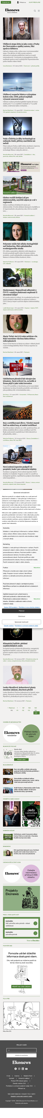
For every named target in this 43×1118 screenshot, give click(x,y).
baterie (32, 308)
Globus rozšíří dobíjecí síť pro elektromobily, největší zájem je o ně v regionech (20, 199)
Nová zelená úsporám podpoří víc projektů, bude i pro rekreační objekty (19, 468)
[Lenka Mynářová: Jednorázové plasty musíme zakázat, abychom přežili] (17, 675)
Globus (18, 217)
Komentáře (23, 394)
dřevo (11, 440)
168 (29, 708)
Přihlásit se (21, 1088)
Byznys (29, 438)
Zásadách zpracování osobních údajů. (21, 1096)
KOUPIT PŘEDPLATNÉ (34, 2)
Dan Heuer (6, 394)
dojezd (4, 309)
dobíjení (5, 217)
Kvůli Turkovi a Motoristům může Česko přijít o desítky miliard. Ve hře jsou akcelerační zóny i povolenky (27, 789)
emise (9, 661)
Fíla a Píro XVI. (7, 1031)
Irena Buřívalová (7, 66)
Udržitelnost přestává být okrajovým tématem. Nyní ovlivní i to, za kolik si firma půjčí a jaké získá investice (19, 381)
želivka (20, 156)
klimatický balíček (30, 661)
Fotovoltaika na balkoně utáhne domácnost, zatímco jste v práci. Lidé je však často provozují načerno (26, 780)
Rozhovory (27, 261)
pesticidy (5, 156)
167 (23, 708)
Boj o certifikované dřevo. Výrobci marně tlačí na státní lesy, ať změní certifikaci (21, 424)
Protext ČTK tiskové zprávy (19, 1081)
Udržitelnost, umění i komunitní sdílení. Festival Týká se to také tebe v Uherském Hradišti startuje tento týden (26, 836)
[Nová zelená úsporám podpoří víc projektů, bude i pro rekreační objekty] (17, 454)
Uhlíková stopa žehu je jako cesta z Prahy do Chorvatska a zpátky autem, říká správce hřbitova (21, 46)
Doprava (27, 308)
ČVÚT (36, 308)
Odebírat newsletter (21, 1055)
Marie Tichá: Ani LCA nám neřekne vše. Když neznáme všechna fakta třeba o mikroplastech (20, 338)
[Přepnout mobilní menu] (39, 11)
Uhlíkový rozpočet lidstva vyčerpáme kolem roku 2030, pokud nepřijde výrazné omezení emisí (19, 96)
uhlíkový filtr (12, 156)
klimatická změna (22, 112)
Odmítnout (21, 616)
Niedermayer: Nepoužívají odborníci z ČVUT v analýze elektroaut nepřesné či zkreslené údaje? (20, 292)
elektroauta (10, 309)
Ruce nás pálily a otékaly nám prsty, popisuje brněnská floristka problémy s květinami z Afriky (26, 771)
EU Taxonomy (31, 394)
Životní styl (27, 66)
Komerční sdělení (29, 215)
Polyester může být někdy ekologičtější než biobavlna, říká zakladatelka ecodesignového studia (20, 246)
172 (23, 710)
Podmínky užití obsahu (21, 1103)
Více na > (33, 940)
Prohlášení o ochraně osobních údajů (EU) (19, 1086)
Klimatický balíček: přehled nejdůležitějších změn (15, 644)
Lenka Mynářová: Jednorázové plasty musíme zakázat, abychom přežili (19, 688)
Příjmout (21, 611)
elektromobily (11, 217)
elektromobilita (18, 309)
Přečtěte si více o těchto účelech (29, 607)
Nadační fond (28, 1076)
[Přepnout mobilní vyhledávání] (35, 11)
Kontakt (11, 1078)
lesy (17, 440)
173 (29, 710)
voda (17, 156)
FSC (14, 440)
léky (34, 154)
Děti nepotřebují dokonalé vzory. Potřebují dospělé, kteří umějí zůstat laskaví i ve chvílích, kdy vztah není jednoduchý (26, 851)
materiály (8, 263)
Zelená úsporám (21, 484)
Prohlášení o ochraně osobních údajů (26, 625)
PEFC (20, 440)
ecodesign (35, 261)
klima (23, 661)
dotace (33, 482)
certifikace (6, 440)
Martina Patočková (8, 110)
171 (17, 710)
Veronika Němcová (8, 154)
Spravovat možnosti (21, 622)
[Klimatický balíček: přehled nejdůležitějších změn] (17, 631)
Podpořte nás (6, 2)
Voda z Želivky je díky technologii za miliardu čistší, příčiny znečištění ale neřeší (19, 140)
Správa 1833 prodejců (11, 607)
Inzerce (17, 1076)
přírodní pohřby (35, 66)
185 (35, 710)
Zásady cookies (9, 625)
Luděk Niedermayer (8, 308)
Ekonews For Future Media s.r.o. (28, 1100)
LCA (4, 263)
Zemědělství (27, 154)
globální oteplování (11, 112)
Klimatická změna (29, 110)
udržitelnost (9, 396)
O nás (8, 1076)
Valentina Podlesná (8, 261)
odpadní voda (12, 484)
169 (35, 708)
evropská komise (16, 661)
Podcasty (27, 352)
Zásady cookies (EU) (19, 1083)
